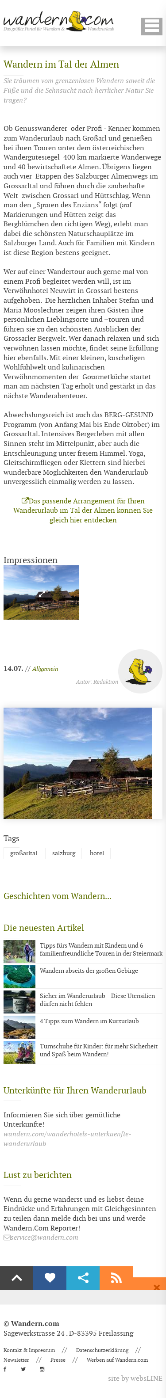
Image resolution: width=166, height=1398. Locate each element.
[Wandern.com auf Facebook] (8, 1369)
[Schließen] (157, 1288)
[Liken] (49, 1278)
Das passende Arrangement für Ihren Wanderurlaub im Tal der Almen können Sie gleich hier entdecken (83, 511)
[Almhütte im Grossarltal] (41, 592)
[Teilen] (83, 1278)
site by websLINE (135, 1379)
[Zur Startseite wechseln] (59, 21)
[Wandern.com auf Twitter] (26, 1369)
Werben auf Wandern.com (117, 1360)
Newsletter (16, 1360)
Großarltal (23, 853)
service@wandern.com (44, 1238)
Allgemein (45, 669)
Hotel (97, 853)
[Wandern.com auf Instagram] (45, 1369)
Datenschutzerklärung (102, 1350)
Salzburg (63, 853)
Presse (58, 1360)
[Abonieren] (116, 1278)
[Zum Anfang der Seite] (16, 1278)
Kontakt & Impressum (29, 1350)
